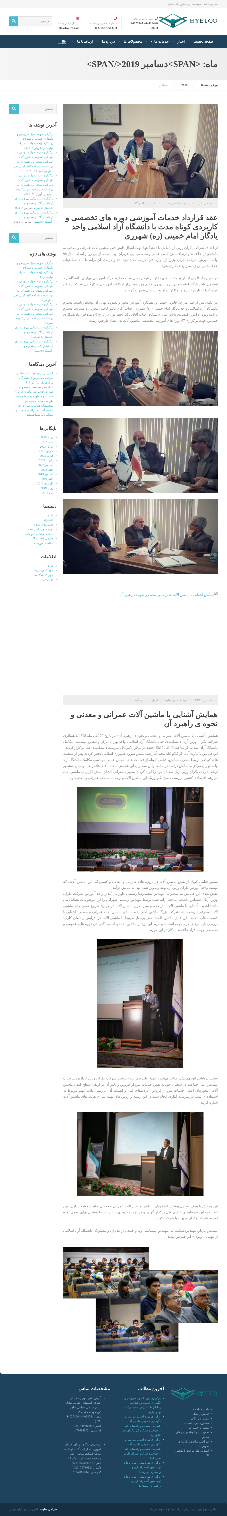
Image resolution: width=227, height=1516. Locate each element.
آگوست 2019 (45, 483)
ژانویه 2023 (46, 460)
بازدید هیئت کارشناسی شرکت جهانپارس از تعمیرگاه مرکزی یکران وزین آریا (34, 378)
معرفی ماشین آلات (42, 538)
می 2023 (47, 442)
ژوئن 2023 (47, 437)
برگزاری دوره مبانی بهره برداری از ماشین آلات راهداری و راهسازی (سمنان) (34, 217)
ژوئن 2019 (47, 488)
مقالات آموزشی (43, 543)
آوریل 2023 (46, 446)
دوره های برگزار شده (40, 529)
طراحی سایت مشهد (41, 401)
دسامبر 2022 (45, 465)
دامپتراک (48, 520)
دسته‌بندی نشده (43, 524)
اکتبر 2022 (47, 469)
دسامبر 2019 (45, 474)
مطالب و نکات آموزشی (39, 534)
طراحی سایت (48, 1509)
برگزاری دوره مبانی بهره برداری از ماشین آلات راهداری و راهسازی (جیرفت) (34, 203)
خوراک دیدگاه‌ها (43, 575)
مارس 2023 (46, 451)
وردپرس (48, 579)
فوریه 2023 (46, 455)
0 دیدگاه (139, 203)
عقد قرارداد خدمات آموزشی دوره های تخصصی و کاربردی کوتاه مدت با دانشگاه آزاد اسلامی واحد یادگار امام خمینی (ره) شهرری (142, 226)
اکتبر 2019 (47, 478)
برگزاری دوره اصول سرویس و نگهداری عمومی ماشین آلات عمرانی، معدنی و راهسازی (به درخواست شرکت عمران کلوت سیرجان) (34, 185)
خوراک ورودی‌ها (43, 570)
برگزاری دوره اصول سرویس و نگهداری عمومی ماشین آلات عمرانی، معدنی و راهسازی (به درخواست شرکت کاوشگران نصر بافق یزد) (33, 161)
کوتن (50, 373)
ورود (50, 565)
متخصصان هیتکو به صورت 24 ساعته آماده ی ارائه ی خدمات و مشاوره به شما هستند (33, 391)
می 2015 (47, 492)
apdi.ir (49, 387)
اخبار (153, 203)
